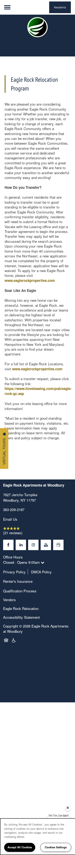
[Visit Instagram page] (33, 545)
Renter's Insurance (17, 581)
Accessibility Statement (21, 617)
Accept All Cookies (20, 847)
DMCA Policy (41, 571)
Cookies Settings (56, 847)
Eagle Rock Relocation (21, 608)
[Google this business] (58, 545)
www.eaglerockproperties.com (30, 280)
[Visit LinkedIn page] (21, 545)
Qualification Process (19, 590)
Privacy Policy (14, 571)
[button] (60, 7)
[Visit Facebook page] (8, 545)
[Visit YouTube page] (46, 545)
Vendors (9, 599)
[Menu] (7, 7)
